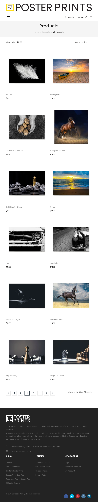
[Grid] (18, 42)
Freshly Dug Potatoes (15, 151)
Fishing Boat (55, 94)
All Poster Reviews (13, 483)
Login (67, 463)
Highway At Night (13, 319)
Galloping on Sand (57, 151)
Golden (53, 207)
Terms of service (42, 463)
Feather (9, 94)
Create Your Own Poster (16, 475)
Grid (7, 263)
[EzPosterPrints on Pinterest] (78, 496)
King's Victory (11, 375)
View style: (10, 42)
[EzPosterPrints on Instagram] (83, 496)
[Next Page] (52, 393)
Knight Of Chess (57, 375)
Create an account (73, 467)
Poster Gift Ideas (13, 467)
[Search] (91, 17)
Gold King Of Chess (14, 207)
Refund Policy (41, 475)
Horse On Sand (56, 319)
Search (71, 17)
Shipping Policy (41, 471)
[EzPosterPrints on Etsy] (89, 496)
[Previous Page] (8, 393)
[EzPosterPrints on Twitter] (72, 496)
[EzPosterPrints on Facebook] (66, 496)
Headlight (54, 263)
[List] (21, 42)
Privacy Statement (43, 467)
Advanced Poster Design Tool (18, 479)
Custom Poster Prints (15, 471)
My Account (70, 471)
